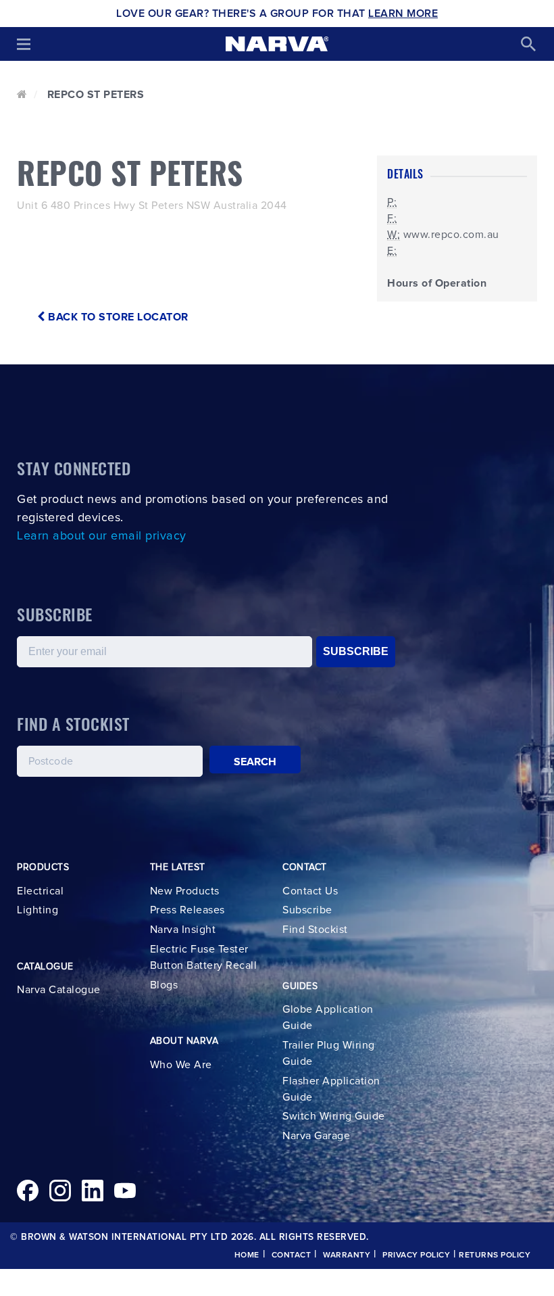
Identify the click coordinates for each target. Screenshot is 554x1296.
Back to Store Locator (116, 317)
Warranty (346, 1255)
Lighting (37, 910)
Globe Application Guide (328, 1017)
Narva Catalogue (59, 989)
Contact (291, 1255)
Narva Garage (316, 1135)
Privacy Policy (416, 1255)
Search (255, 762)
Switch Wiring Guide (333, 1116)
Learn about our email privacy (101, 536)
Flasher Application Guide (331, 1089)
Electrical (40, 891)
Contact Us (310, 891)
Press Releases (187, 910)
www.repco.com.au (451, 234)
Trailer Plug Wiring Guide (328, 1053)
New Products (185, 891)
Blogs (164, 985)
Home (246, 1255)
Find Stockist (315, 929)
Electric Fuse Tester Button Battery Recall (203, 957)
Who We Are (181, 1064)
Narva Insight (183, 929)
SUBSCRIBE (355, 651)
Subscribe (307, 910)
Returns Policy (494, 1255)
